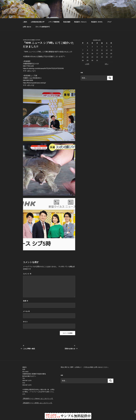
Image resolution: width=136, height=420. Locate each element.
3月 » (106, 64)
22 (87, 57)
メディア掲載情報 (53, 22)
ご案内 (25, 22)
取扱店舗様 (66, 22)
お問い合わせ (27, 27)
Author (37, 39)
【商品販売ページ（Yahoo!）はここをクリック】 (37, 398)
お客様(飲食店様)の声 (37, 22)
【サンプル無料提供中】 (42, 27)
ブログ (109, 22)
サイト (25, 322)
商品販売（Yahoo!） (80, 22)
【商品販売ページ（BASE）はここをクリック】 (37, 403)
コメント (27, 274)
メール (26, 311)
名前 (25, 301)
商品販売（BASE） (97, 22)
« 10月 (87, 64)
